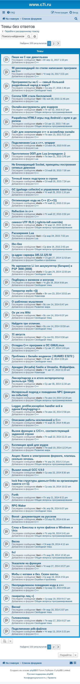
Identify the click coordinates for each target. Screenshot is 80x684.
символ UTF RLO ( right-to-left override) (37, 222)
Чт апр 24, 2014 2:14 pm (57, 461)
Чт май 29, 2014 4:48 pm (57, 423)
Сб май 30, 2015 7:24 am (57, 181)
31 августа (18, 334)
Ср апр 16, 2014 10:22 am (58, 486)
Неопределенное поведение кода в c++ (38, 585)
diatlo (39, 109)
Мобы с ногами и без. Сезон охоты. (35, 574)
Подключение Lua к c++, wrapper (33, 142)
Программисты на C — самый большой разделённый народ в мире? (38, 83)
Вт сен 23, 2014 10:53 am (58, 293)
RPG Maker (19, 505)
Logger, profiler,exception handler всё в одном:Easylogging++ (37, 407)
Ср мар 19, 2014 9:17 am (57, 599)
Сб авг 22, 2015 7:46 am (57, 123)
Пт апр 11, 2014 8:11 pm (55, 497)
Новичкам (39, 296)
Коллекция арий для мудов (30, 444)
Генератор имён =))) (25, 290)
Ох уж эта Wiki (21, 312)
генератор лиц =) (23, 596)
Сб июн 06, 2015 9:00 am (57, 145)
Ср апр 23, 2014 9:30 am (57, 472)
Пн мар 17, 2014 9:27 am (57, 620)
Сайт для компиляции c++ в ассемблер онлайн (43, 131)
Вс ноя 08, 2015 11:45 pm (56, 99)
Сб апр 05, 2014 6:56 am (57, 519)
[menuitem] (11, 12)
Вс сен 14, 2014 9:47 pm (55, 304)
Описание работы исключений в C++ (36, 420)
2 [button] (53, 43)
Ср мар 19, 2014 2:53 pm (56, 577)
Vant (38, 60)
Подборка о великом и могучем (33, 279)
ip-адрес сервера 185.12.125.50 (32, 254)
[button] (58, 43)
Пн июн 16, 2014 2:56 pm (57, 412)
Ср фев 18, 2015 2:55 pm (56, 247)
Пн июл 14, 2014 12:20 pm (58, 398)
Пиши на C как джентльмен (30, 57)
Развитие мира (42, 307)
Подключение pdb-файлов (29, 628)
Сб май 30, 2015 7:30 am (57, 170)
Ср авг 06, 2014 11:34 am (57, 384)
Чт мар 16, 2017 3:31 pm (55, 74)
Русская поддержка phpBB (40, 674)
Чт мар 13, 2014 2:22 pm (57, 631)
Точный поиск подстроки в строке (34, 178)
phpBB (33, 670)
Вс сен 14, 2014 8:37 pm (55, 315)
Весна (15, 541)
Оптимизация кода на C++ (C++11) (34, 200)
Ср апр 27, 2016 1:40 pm (57, 88)
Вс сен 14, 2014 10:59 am (56, 326)
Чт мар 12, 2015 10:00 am (58, 225)
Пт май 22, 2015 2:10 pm (57, 203)
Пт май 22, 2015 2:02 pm (57, 214)
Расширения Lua (23, 233)
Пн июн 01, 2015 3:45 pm (57, 156)
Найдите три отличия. (26, 323)
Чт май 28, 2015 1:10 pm (57, 192)
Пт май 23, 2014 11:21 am (58, 437)
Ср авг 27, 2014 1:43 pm (57, 348)
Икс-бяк (17, 244)
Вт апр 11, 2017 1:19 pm (55, 60)
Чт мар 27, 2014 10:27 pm (56, 566)
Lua (36, 101)
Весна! (16, 606)
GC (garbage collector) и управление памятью (42, 189)
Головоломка (20, 617)
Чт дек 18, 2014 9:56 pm (55, 282)
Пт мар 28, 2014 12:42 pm (56, 555)
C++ (36, 62)
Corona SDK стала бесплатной (31, 96)
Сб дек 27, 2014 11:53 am (58, 257)
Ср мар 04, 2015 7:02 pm (56, 236)
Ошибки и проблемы (45, 260)
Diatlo (39, 88)
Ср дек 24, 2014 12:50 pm (58, 271)
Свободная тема (43, 90)
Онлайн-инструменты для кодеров (35, 106)
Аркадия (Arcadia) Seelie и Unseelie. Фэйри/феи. (43, 367)
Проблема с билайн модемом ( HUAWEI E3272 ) (43, 356)
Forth (15, 494)
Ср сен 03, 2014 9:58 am (55, 337)
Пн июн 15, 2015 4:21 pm (57, 134)
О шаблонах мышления (27, 301)
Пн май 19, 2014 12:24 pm (58, 447)
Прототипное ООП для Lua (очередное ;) (38, 153)
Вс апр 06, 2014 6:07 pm (55, 508)
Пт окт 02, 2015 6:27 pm (57, 109)
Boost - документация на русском (34, 516)
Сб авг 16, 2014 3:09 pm (55, 359)
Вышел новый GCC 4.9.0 (28, 469)
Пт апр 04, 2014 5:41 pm (57, 533)
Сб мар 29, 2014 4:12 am (56, 544)
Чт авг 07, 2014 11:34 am (57, 370)
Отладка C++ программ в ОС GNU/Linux (38, 345)
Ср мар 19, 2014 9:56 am (57, 588)
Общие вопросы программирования (53, 112)
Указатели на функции (26, 563)
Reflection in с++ (22, 211)
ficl (14, 552)
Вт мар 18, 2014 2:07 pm (55, 609)
